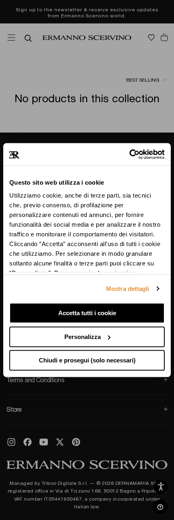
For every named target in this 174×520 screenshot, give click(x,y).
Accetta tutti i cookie (87, 312)
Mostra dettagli (127, 288)
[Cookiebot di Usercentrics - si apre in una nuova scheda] (129, 154)
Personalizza (82, 336)
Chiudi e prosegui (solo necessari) (87, 360)
